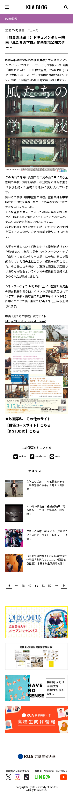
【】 (22, 431)
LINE (57, 456)
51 (43, 585)
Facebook (40, 456)
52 (49, 585)
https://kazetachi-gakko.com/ (25, 321)
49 (29, 585)
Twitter (22, 456)
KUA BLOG (36, 7)
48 (23, 585)
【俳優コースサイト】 (22, 424)
